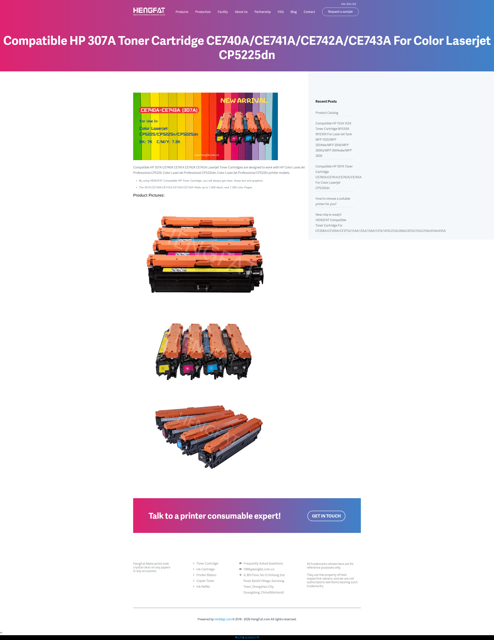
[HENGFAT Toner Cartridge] (149, 12)
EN (349, 4)
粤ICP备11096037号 (247, 637)
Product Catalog (327, 112)
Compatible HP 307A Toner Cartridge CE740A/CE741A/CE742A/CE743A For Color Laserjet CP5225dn (335, 177)
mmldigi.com (223, 619)
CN (343, 4)
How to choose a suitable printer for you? (333, 201)
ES (354, 4)
